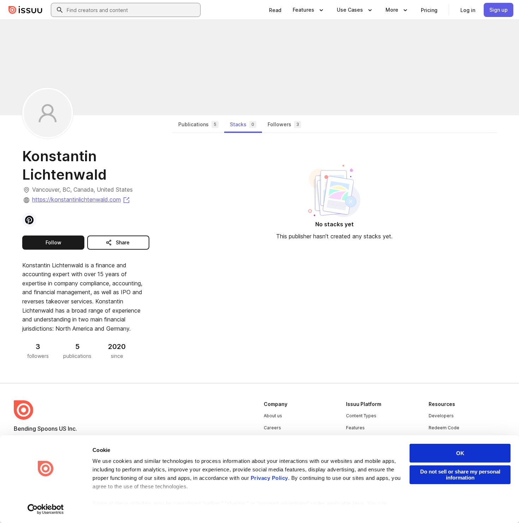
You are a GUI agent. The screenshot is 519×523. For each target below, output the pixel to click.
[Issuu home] (25, 10)
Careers (272, 427)
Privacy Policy (269, 478)
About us (273, 415)
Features (355, 427)
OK (460, 453)
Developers (441, 415)
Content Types (361, 415)
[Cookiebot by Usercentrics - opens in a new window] (46, 509)
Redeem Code (444, 427)
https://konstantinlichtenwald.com (81, 199)
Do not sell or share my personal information (460, 475)
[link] (275, 10)
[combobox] (132, 10)
